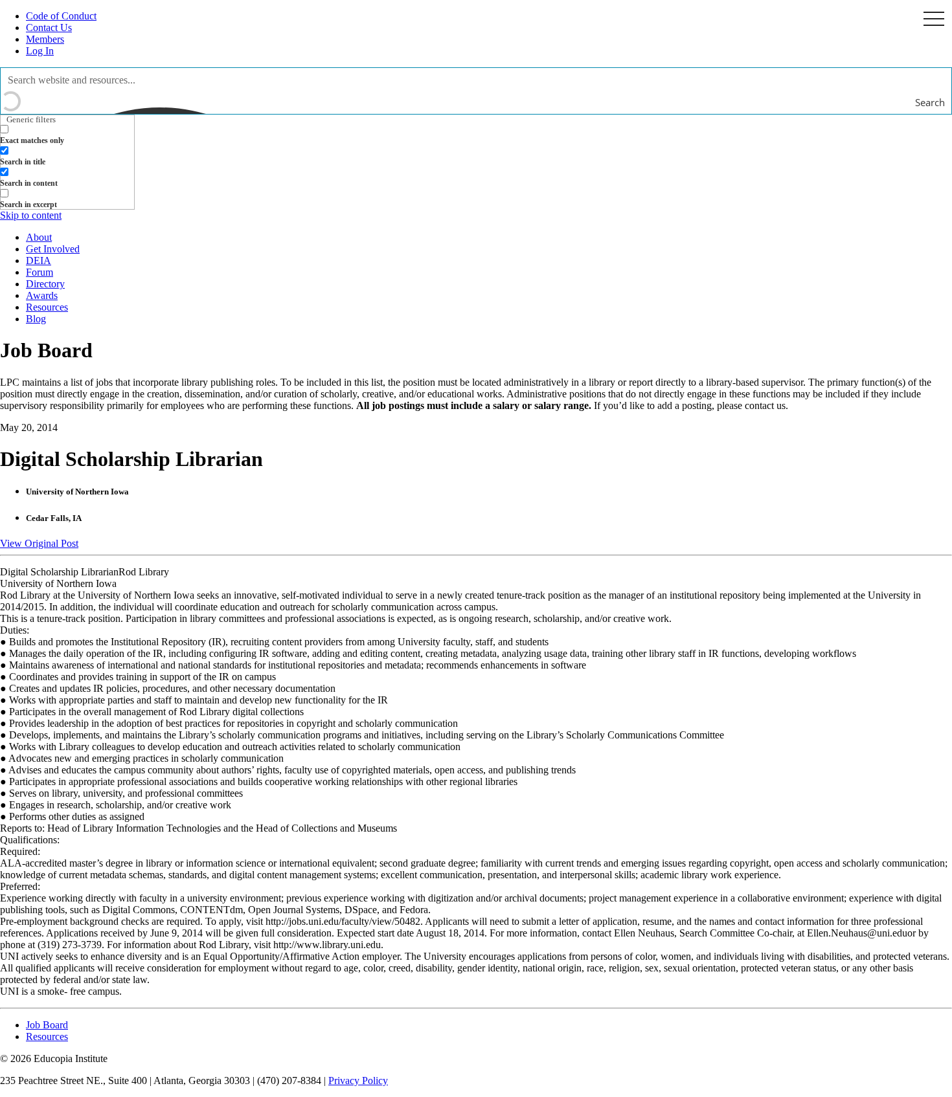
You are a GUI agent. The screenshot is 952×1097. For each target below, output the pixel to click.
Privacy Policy (358, 1080)
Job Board (47, 1024)
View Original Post (39, 543)
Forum (39, 272)
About (39, 237)
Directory (45, 283)
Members (45, 39)
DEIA (38, 260)
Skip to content (31, 215)
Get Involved (53, 248)
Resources (47, 307)
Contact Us (49, 27)
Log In (40, 50)
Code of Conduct (61, 15)
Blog (36, 318)
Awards (42, 295)
